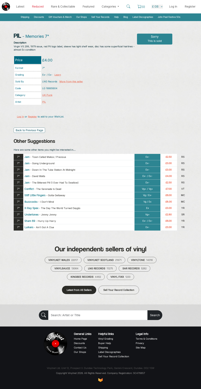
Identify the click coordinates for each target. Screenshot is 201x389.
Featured (88, 6)
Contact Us (80, 347)
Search (155, 315)
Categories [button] (109, 6)
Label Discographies (142, 17)
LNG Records (100, 268)
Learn (57, 74)
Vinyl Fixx (120, 276)
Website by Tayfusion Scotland (100, 380)
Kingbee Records (86, 276)
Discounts (39, 17)
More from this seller (71, 81)
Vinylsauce (66, 268)
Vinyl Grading (105, 338)
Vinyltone (142, 260)
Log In (20, 116)
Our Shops (81, 17)
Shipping (25, 17)
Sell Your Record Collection (118, 289)
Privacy (140, 343)
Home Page (80, 338)
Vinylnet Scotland (104, 260)
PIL (44, 101)
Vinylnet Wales (63, 260)
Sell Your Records (100, 17)
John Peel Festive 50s (169, 17)
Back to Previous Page (29, 130)
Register (190, 6)
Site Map (141, 347)
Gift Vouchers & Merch (60, 17)
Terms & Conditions (146, 338)
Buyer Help (104, 343)
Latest (20, 6)
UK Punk (47, 95)
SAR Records (134, 268)
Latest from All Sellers (79, 289)
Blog (125, 17)
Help (116, 17)
